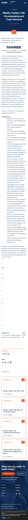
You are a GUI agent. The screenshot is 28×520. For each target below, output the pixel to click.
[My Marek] (12, 2)
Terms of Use (12, 506)
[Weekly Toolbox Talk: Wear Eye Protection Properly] (14, 407)
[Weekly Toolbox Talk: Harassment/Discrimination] (14, 428)
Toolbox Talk (5, 354)
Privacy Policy (5, 506)
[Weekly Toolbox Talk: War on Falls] (14, 386)
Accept (4, 517)
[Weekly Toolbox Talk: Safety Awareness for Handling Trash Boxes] (14, 449)
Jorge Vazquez (14, 40)
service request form (12, 479)
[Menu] (24, 2)
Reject (9, 517)
